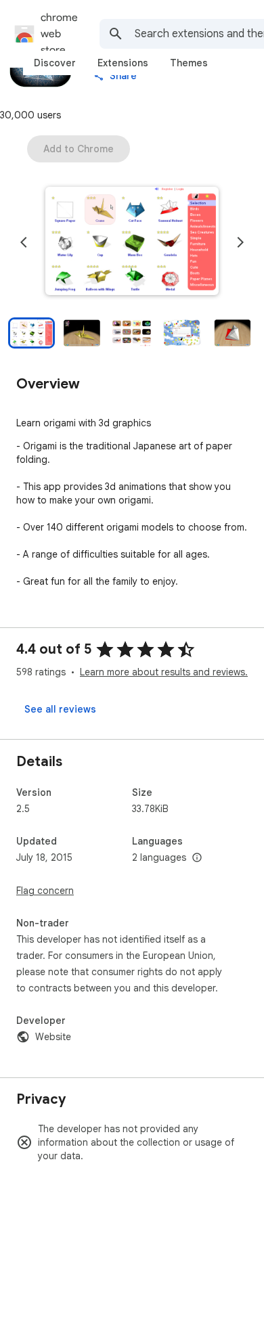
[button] (132, 242)
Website (53, 1037)
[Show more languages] (197, 858)
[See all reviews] (60, 709)
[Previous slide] (23, 242)
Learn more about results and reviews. (164, 672)
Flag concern (45, 891)
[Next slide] (240, 242)
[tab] (55, 63)
